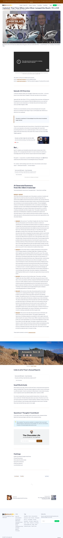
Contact (21, 5)
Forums (30, 5)
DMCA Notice (17, 520)
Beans (28, 522)
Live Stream (16, 476)
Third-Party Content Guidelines (18, 523)
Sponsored (26, 517)
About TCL (25, 5)
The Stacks (31, 521)
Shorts (25, 522)
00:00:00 (16, 194)
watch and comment (21, 79)
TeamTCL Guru (34, 526)
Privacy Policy (17, 519)
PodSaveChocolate (27, 526)
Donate (16, 524)
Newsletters (26, 521)
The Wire (22, 476)
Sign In (51, 5)
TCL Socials (17, 530)
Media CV (17, 529)
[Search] (58, 5)
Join (55, 5)
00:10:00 (18, 276)
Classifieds (45, 5)
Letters (36, 524)
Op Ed (29, 517)
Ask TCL (25, 519)
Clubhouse (32, 522)
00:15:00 (18, 291)
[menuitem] (21, 5)
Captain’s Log (35, 521)
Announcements (34, 516)
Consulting (39, 5)
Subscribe (57, 521)
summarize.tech (31, 332)
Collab (33, 524)
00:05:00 (18, 249)
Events (29, 516)
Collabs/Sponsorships (19, 526)
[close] (62, 2)
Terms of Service (18, 517)
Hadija (32, 366)
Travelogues (37, 517)
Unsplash (34, 366)
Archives (34, 5)
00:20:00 (21, 194)
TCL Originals (30, 519)
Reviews (32, 517)
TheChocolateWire (7, 9)
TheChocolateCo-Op (27, 524)
